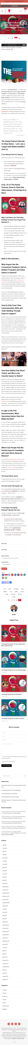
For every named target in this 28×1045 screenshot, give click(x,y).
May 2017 (5, 950)
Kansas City (5, 996)
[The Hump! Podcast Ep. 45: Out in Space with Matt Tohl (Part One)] (14, 633)
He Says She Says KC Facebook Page (13, 519)
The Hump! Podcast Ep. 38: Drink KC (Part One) (12, 818)
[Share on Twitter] (12, 38)
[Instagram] (16, 1024)
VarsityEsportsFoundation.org (15, 459)
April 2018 (5, 918)
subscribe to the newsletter (14, 534)
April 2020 (5, 870)
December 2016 (6, 966)
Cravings (4, 993)
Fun (11, 591)
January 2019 (5, 889)
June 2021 (5, 848)
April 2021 (5, 854)
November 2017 (6, 934)
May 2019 (5, 877)
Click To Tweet (19, 135)
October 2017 (5, 937)
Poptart (4, 1002)
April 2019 (5, 880)
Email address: (5, 562)
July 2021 (5, 845)
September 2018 (6, 902)
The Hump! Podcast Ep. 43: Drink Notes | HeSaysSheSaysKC (13, 811)
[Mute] (21, 45)
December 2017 (6, 931)
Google (6, 179)
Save (16, 37)
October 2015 (5, 976)
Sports (20, 594)
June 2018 (5, 912)
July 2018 (5, 909)
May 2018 (5, 915)
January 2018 (5, 928)
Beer (10, 589)
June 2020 (5, 864)
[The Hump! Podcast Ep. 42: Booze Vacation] (14, 707)
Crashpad (5, 990)
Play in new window (11, 47)
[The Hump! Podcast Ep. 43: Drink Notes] (14, 683)
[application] (14, 45)
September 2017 (6, 941)
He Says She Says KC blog (20, 532)
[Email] (19, 38)
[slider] (24, 45)
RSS (12, 49)
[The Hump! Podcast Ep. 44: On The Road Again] (14, 659)
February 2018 (6, 925)
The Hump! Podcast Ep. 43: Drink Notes (11, 694)
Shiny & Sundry (14, 19)
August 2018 (5, 905)
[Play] (3, 45)
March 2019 (5, 883)
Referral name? (5, 556)
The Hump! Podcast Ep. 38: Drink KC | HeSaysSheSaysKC (12, 826)
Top (14, 1042)
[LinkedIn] (17, 600)
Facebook (19, 161)
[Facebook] (9, 1024)
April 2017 (5, 953)
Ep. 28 (18, 481)
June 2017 (5, 947)
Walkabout (5, 1009)
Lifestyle (4, 999)
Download (18, 47)
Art (5, 589)
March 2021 (5, 857)
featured (16, 589)
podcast (13, 594)
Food (22, 589)
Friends (5, 591)
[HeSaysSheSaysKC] (9, 11)
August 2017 (5, 944)
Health (22, 591)
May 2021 (5, 851)
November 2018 (6, 896)
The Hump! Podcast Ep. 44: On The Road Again (13, 670)
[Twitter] (12, 1024)
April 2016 (5, 973)
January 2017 (5, 963)
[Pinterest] (19, 1024)
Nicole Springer (11, 481)
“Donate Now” (11, 467)
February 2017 (6, 960)
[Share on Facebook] (8, 38)
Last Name (4, 549)
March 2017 (5, 957)
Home (7, 594)
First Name (4, 543)
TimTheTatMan (5, 401)
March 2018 (5, 921)
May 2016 (5, 969)
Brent (8, 30)
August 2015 (5, 979)
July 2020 (5, 861)
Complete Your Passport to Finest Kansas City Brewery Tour (13, 828)
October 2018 (5, 899)
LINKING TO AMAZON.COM (18, 1038)
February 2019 (6, 886)
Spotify (8, 49)
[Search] (24, 11)
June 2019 (5, 873)
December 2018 (6, 893)
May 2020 (5, 867)
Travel (13, 596)
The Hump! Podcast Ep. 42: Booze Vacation (12, 718)
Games (16, 591)
